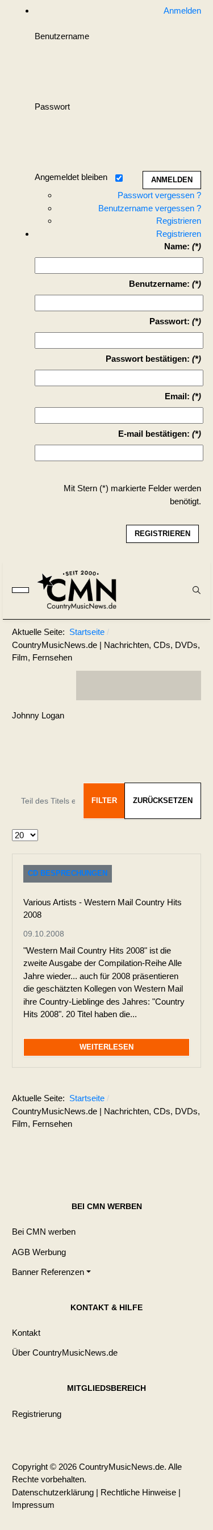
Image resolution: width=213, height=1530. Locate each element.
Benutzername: (159, 284)
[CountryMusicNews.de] (81, 590)
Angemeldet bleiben (71, 177)
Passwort (52, 106)
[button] (51, 1272)
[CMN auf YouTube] (161, 685)
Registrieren (178, 220)
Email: (177, 396)
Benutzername (62, 36)
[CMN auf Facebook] (93, 685)
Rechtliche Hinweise (138, 1492)
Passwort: (169, 321)
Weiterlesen (106, 1047)
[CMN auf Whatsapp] (144, 1152)
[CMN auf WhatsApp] (139, 685)
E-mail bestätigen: (154, 433)
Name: (177, 246)
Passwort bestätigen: (148, 358)
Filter (104, 800)
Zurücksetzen (163, 800)
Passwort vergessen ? (159, 195)
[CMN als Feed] (184, 685)
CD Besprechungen (67, 873)
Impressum (33, 1505)
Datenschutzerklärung (53, 1492)
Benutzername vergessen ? (149, 208)
